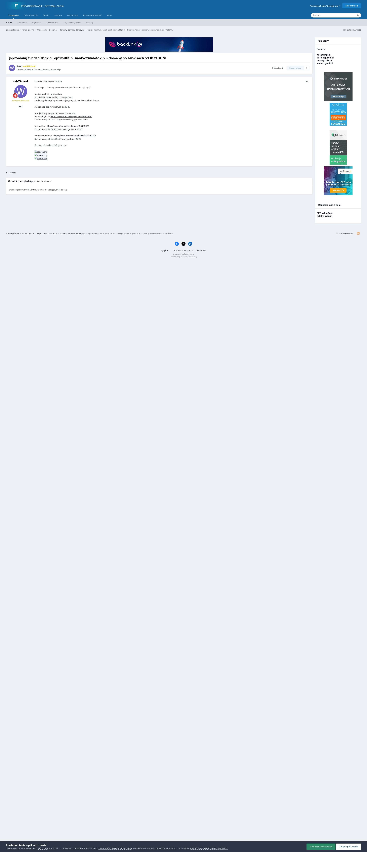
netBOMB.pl (323, 54)
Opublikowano (48, 81)
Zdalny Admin (324, 216)
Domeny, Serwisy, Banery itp (47, 69)
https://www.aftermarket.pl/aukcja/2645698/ (68, 126)
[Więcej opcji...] (307, 81)
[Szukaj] (358, 15)
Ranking (89, 22)
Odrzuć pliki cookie (348, 846)
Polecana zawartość (92, 15)
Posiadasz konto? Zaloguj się (324, 6)
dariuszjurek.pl (325, 57)
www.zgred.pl (325, 63)
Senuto (321, 49)
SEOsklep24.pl (325, 213)
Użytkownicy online (72, 22)
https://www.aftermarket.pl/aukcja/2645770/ (75, 135)
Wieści (46, 15)
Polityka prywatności (183, 250)
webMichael (20, 81)
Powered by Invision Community (183, 257)
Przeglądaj (13, 15)
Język (164, 250)
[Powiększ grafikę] (41, 151)
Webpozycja (72, 15)
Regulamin (36, 22)
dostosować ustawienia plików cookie (115, 848)
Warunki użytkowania (199, 848)
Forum (9, 22)
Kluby (109, 15)
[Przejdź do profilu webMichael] (12, 68)
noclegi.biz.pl (324, 60)
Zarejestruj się (351, 6)
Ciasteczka (201, 250)
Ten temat (346, 15)
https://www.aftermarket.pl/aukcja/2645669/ (71, 116)
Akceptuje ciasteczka (322, 846)
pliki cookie (43, 848)
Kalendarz (22, 22)
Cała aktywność (31, 15)
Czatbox (58, 15)
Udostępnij (278, 68)
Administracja (52, 22)
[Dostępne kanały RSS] (358, 233)
